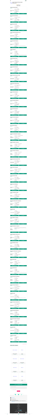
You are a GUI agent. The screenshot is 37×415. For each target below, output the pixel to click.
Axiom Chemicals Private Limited (17, 2)
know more (15, 12)
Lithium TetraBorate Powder (14, 192)
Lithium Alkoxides (22, 362)
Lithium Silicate (14, 371)
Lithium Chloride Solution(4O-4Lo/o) (15, 32)
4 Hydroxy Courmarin (13, 335)
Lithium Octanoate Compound (14, 150)
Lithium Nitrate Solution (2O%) (14, 83)
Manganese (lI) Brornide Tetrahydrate (15, 200)
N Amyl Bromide (12, 209)
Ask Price (11, 16)
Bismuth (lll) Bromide (13, 259)
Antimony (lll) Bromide (13, 267)
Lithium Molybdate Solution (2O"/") (15, 234)
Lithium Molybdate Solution (14, 242)
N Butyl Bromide (12, 293)
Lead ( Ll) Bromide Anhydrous (14, 100)
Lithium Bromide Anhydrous (14, 108)
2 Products (15, 363)
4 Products (15, 354)
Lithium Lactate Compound (14, 167)
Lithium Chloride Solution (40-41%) (15, 75)
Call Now (23, 13)
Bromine (22, 371)
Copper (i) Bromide (12, 49)
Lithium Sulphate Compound (14, 217)
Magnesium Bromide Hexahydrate (15, 318)
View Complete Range (24, 382)
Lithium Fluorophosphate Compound (15, 133)
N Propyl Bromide (12, 327)
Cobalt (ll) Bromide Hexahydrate (14, 276)
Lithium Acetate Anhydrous (14, 66)
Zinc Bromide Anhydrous (13, 125)
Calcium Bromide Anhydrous (14, 40)
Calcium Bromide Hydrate (13, 7)
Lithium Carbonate (15, 362)
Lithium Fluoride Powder (13, 175)
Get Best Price (14, 13)
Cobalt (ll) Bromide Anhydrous (14, 310)
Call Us (21, 395)
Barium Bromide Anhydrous (14, 15)
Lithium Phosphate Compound (14, 142)
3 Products (22, 354)
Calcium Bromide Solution (13, 58)
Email (18, 395)
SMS (15, 395)
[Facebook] (18, 410)
